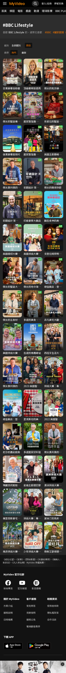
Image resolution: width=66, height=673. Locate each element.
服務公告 (31, 619)
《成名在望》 (8, 559)
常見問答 (31, 605)
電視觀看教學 (33, 626)
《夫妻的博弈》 (44, 559)
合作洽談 (51, 619)
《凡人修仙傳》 (19, 562)
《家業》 (20, 559)
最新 (24, 52)
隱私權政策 (53, 612)
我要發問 (31, 612)
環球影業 (47, 11)
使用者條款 (53, 605)
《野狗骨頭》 (30, 559)
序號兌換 (58, 3)
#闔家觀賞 (58, 32)
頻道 (12, 11)
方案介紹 (8, 605)
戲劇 (28, 11)
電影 (20, 11)
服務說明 (8, 612)
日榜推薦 (8, 619)
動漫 (36, 11)
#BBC (48, 32)
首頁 (4, 11)
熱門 (14, 52)
